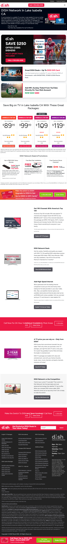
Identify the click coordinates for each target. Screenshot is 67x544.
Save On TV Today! (40, 367)
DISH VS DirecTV (22, 454)
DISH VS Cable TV (23, 458)
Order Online (59, 540)
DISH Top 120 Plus (6, 447)
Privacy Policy (38, 479)
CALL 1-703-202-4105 (15, 60)
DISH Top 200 (5, 449)
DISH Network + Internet (24, 470)
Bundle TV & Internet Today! (42, 307)
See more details (8, 141)
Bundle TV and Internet (7, 455)
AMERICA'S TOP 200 (41, 117)
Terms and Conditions (40, 477)
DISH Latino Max (6, 471)
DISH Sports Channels (41, 453)
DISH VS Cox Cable (23, 460)
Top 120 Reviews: (6, 135)
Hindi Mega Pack (22, 440)
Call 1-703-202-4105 (8, 146)
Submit (61, 427)
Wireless (52, 1)
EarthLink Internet (23, 476)
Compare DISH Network (24, 452)
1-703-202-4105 (46, 194)
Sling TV (37, 470)
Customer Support (61, 1)
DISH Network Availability (41, 461)
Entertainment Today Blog (41, 465)
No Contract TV (6, 453)
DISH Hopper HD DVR (41, 438)
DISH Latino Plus (6, 467)
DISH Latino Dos (6, 469)
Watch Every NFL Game (41, 472)
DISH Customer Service (41, 459)
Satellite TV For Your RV (8, 457)
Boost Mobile (38, 475)
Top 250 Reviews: (56, 135)
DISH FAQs (38, 457)
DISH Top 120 (5, 445)
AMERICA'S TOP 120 (8, 117)
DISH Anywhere (39, 440)
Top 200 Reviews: (40, 135)
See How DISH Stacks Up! (42, 397)
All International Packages (24, 438)
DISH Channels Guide (40, 451)
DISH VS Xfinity (22, 456)
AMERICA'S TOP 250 (58, 117)
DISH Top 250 (5, 451)
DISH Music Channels (40, 455)
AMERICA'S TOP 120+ (25, 117)
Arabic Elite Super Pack (24, 442)
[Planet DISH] (5, 5)
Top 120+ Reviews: (23, 135)
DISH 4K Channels (40, 442)
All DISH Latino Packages (8, 465)
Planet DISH (16, 534)
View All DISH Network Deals (43, 269)
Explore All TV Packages (41, 236)
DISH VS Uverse (22, 462)
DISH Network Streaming (41, 463)
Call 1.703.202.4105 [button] (36, 5)
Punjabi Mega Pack (23, 444)
